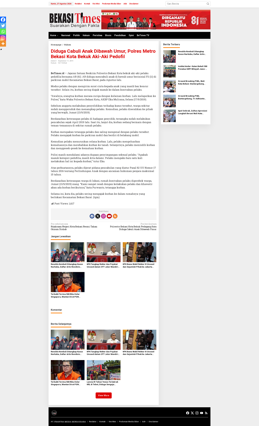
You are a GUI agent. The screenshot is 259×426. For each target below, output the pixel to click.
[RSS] (115, 216)
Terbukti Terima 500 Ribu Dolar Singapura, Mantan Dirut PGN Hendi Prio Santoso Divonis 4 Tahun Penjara (67, 295)
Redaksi (92, 421)
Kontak (102, 421)
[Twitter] (3, 26)
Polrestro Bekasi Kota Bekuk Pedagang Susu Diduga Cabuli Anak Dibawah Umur (133, 227)
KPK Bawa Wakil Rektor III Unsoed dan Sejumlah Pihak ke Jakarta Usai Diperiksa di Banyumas (138, 265)
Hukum (53, 63)
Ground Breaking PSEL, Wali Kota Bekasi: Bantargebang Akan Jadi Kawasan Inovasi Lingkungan (191, 82)
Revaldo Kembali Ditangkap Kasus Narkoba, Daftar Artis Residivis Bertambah (67, 265)
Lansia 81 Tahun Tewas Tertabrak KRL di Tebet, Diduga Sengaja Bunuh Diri (102, 383)
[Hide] (1, 49)
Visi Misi (112, 421)
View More (103, 395)
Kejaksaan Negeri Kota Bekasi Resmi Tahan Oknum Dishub (74, 227)
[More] (3, 44)
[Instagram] (3, 38)
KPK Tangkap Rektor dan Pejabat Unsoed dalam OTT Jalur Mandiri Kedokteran (102, 265)
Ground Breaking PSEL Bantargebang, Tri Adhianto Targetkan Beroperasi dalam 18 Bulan (193, 97)
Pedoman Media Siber (129, 421)
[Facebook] (3, 20)
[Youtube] (109, 216)
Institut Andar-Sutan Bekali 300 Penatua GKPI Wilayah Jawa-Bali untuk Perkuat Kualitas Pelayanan (192, 67)
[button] (207, 3)
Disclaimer (153, 421)
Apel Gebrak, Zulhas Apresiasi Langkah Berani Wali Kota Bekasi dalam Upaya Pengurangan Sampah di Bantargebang (192, 112)
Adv (144, 421)
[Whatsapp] (3, 32)
